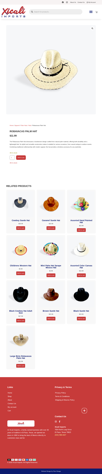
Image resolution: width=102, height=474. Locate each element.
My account (12, 407)
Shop (9, 396)
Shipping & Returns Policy (65, 400)
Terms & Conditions (62, 396)
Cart (9, 411)
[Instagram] (67, 2)
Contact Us (12, 404)
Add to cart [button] (20, 228)
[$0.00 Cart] (97, 12)
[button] (91, 11)
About (10, 400)
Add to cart (21, 157)
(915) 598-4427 (60, 435)
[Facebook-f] (60, 422)
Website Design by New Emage (51, 471)
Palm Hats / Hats (26, 125)
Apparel (17, 125)
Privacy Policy (60, 393)
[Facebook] (63, 2)
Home (11, 125)
